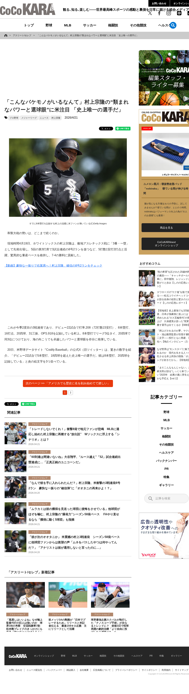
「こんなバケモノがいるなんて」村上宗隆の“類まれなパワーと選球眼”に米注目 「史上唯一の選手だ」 (88, 35)
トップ (29, 25)
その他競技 (138, 25)
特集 (166, 477)
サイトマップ (181, 670)
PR (166, 468)
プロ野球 (13, 118)
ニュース (44, 118)
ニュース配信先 (34, 670)
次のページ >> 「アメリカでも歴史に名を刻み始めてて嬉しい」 (68, 383)
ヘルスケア (166, 25)
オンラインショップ (44, 656)
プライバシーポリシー (126, 670)
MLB (67, 25)
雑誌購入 (70, 670)
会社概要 (84, 670)
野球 (49, 25)
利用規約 (166, 670)
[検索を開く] (173, 25)
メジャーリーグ (29, 118)
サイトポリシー (149, 670)
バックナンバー (166, 460)
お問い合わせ (159, 3)
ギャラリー (166, 485)
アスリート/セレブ (22, 35)
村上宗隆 (55, 118)
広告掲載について (102, 670)
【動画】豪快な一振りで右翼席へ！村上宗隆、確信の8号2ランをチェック (53, 265)
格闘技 (113, 25)
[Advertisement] (63, 69)
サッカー (89, 25)
